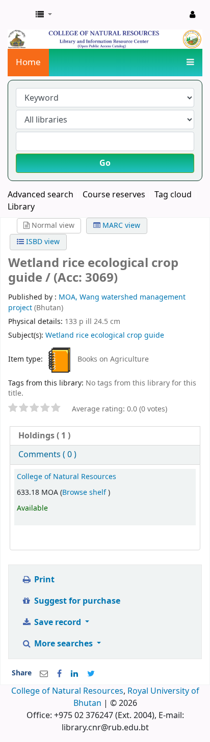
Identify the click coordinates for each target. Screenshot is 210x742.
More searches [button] (63, 644)
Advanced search (40, 195)
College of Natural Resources (66, 476)
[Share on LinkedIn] (74, 674)
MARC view (120, 225)
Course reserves (114, 195)
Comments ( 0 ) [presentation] (47, 455)
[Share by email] (43, 674)
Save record (57, 622)
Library (21, 207)
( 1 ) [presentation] (44, 436)
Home (28, 62)
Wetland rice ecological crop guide (104, 335)
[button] (44, 15)
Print (43, 580)
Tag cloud (173, 195)
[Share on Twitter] (91, 674)
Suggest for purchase (76, 601)
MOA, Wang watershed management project (97, 302)
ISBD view (42, 241)
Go (105, 163)
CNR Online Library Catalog (18, 14)
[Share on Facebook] (59, 674)
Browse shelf (85, 492)
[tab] (105, 436)
